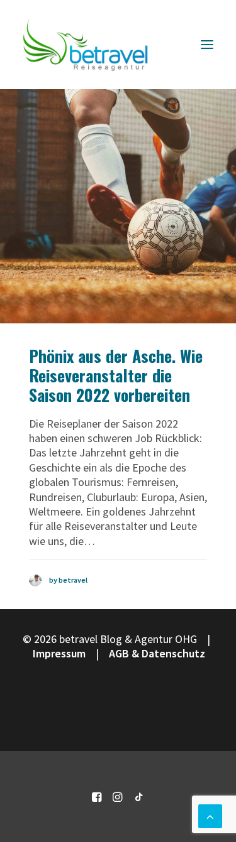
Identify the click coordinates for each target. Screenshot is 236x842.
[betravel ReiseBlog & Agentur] (86, 44)
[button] (207, 44)
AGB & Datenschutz (157, 653)
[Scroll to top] (210, 814)
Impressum (59, 653)
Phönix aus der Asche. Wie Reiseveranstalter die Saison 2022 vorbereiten (116, 375)
